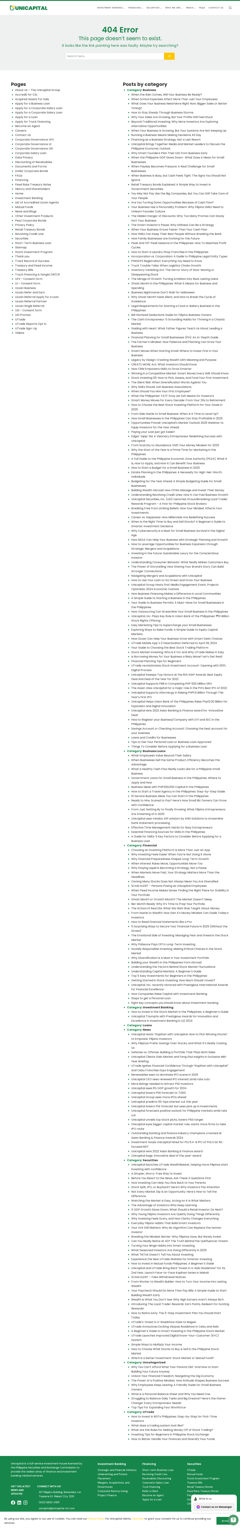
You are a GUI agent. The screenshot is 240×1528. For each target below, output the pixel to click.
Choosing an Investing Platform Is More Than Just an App (170, 850)
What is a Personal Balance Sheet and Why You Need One (170, 1394)
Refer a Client (150, 1491)
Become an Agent (27, 126)
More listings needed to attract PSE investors (162, 1084)
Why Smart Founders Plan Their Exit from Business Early (169, 153)
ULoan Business (25, 288)
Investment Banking (29, 198)
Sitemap (21, 247)
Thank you (22, 256)
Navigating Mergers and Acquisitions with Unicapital (166, 576)
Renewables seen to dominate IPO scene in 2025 (164, 1075)
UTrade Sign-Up (26, 328)
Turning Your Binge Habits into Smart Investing (163, 1246)
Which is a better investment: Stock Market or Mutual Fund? (172, 1358)
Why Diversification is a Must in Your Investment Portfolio (170, 958)
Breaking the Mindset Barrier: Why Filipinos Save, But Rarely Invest (176, 1237)
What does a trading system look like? (157, 1425)
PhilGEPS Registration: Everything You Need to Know (166, 261)
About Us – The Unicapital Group (37, 90)
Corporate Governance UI (33, 144)
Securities (21, 238)
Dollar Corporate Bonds (31, 171)
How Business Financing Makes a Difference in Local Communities (176, 594)
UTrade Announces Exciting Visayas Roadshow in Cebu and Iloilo (175, 1327)
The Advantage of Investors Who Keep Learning (164, 1205)
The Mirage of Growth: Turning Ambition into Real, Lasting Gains (174, 279)
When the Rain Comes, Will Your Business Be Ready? (166, 95)
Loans (147, 1025)
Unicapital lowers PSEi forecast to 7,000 (158, 1093)
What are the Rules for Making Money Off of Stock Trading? (172, 1430)
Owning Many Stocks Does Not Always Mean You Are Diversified (174, 881)
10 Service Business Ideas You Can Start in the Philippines (170, 796)
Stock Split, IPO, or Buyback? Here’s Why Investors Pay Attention (175, 1187)
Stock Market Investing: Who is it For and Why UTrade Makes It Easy (177, 652)
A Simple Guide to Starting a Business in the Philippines (168, 598)
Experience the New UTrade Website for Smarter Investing (171, 1259)
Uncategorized (154, 1362)
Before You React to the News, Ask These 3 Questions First (171, 1178)
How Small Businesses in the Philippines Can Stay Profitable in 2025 (177, 418)
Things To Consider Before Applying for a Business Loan (169, 747)
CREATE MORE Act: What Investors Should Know (164, 364)
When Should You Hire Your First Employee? (161, 391)
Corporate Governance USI (34, 149)
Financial (150, 845)
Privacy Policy (96, 1518)
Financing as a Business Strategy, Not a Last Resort (166, 140)
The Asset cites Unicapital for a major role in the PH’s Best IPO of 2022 (179, 688)
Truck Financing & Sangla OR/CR (37, 274)
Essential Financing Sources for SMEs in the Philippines (168, 832)
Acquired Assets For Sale (32, 99)
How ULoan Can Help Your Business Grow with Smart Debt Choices (176, 639)
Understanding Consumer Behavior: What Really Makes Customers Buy (180, 562)
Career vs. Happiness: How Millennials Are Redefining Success (173, 517)
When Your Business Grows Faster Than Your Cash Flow (169, 229)
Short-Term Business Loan (33, 243)
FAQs (202, 7)
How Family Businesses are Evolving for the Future (165, 238)
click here (138, 1518)
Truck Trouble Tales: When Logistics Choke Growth (166, 266)
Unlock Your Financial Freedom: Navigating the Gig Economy (172, 1376)
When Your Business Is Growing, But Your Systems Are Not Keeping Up (178, 131)
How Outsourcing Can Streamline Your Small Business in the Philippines (179, 612)
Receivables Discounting (156, 1478)
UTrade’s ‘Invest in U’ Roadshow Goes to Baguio (163, 1322)
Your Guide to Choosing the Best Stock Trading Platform (169, 648)
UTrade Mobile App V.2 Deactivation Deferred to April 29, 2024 (174, 643)
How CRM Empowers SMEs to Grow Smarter (161, 369)
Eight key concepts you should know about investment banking (174, 1003)
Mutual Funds (24, 207)
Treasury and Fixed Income (33, 266)
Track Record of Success (32, 261)
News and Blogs (26, 211)
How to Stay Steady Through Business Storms (162, 112)
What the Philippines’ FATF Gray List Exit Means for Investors (172, 396)
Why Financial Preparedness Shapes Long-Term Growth (170, 859)
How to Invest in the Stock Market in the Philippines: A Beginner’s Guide (179, 1012)
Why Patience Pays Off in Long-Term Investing (163, 944)
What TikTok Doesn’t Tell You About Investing (162, 1255)
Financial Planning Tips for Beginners (156, 661)
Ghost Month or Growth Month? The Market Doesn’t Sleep (171, 899)
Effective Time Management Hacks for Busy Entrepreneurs (171, 827)
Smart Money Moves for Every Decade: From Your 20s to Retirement (178, 400)
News (147, 1030)
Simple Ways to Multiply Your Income (156, 1344)
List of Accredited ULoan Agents (37, 202)
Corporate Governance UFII (34, 140)
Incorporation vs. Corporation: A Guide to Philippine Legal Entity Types (179, 256)
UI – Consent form (27, 283)
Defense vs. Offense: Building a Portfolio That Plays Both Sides (173, 1052)
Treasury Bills (24, 270)
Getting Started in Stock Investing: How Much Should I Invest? (173, 980)
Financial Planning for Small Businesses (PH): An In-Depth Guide (174, 337)
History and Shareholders (32, 189)
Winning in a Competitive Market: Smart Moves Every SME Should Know (180, 373)
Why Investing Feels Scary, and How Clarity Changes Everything (175, 1219)
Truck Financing (151, 1486)
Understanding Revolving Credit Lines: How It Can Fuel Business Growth (179, 495)
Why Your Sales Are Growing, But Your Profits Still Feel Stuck (172, 117)
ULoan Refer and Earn (30, 292)
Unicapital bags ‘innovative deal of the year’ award (166, 1156)
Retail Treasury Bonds (30, 229)
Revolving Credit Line (29, 234)
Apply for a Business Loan (32, 104)
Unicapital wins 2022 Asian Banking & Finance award (167, 1151)
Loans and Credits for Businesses (153, 738)
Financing (21, 180)
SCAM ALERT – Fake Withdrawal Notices (158, 1277)
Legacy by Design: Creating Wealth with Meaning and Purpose (173, 360)
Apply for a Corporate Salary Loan (38, 108)
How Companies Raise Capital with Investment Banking (169, 994)
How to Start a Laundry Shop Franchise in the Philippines (169, 252)
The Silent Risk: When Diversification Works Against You (168, 382)
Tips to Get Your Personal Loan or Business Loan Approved (171, 742)
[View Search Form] (230, 8)
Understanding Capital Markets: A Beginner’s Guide (166, 971)
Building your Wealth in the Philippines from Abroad (166, 962)
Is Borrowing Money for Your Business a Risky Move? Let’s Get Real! (176, 657)
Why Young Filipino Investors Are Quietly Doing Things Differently (175, 1214)
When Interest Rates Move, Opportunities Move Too (167, 863)
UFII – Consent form (29, 279)
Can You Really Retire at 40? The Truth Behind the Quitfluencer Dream (179, 1241)
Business (149, 90)
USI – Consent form (28, 310)
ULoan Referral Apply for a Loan (37, 297)
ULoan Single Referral (29, 306)
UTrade (20, 319)
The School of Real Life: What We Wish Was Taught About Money (175, 908)
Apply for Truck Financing (32, 122)
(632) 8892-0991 (49, 1502)
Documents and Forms (31, 166)
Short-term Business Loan (158, 1470)
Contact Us (216, 7)
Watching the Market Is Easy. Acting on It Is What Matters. (171, 1201)
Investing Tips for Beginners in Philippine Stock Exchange (170, 1434)
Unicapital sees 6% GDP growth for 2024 (159, 1088)
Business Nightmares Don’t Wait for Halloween (163, 292)
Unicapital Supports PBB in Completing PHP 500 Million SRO (171, 684)
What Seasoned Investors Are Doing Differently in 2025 (169, 1250)
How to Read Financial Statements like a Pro (161, 922)
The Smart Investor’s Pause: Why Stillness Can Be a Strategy (172, 225)
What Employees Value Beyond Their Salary (161, 755)
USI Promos (23, 315)
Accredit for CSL (26, 95)
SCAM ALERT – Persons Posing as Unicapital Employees (169, 886)
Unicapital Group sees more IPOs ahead (158, 1097)
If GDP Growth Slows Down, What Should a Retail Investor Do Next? (177, 1210)
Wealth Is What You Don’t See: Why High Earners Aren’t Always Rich (177, 1300)
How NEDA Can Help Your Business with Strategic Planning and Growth (179, 540)
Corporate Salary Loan (30, 153)
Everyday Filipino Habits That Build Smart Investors (166, 1223)
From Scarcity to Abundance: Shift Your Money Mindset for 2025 (175, 445)
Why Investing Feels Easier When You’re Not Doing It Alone (171, 854)
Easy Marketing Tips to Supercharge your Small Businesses (171, 625)
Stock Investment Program (34, 252)
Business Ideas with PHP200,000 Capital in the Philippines (170, 787)
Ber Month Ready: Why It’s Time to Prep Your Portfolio (168, 904)
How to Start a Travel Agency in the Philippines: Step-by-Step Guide (178, 791)
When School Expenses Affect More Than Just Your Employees (174, 99)
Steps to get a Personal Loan (151, 998)
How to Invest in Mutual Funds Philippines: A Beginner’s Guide (172, 1264)
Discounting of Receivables (33, 162)
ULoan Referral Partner (31, 301)
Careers (20, 131)
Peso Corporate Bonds (30, 221)
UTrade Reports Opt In (30, 324)
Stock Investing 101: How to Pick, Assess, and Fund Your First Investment (179, 378)
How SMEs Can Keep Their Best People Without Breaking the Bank (176, 234)
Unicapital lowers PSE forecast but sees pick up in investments (174, 1106)
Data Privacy (24, 157)
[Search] (169, 56)
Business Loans (154, 751)
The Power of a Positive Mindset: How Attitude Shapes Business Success (180, 1381)
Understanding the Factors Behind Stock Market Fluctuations (173, 967)
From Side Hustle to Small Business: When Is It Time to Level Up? (174, 414)
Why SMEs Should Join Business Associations (161, 387)
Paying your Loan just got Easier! (153, 432)
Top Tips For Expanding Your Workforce (158, 1407)
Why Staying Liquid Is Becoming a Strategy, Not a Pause (169, 868)
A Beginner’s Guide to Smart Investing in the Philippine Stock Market (178, 1331)
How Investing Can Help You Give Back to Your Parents (169, 1183)
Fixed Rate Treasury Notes (33, 185)
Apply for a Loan (26, 117)
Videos (19, 333)
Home (19, 193)
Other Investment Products (34, 216)
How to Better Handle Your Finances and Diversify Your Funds (173, 1439)
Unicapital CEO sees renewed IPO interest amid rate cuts (170, 1079)
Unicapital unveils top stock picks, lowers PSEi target (167, 1120)
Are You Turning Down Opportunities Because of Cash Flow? (172, 202)
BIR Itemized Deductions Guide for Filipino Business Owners (171, 315)
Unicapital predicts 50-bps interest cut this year (164, 1102)
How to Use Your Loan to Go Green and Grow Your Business (171, 580)
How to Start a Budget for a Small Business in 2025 (165, 468)
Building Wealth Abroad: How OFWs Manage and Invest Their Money (177, 490)
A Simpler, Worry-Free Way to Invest (156, 1174)
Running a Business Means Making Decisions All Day (166, 135)
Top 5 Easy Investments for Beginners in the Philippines (169, 976)
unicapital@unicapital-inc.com (57, 1508)
